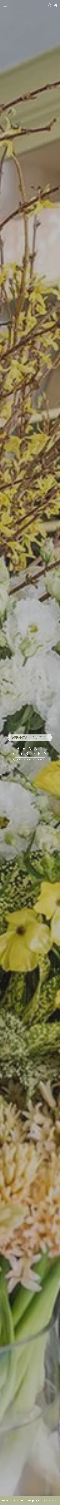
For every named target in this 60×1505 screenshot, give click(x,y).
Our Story (18, 1500)
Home (5, 1500)
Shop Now (34, 1500)
